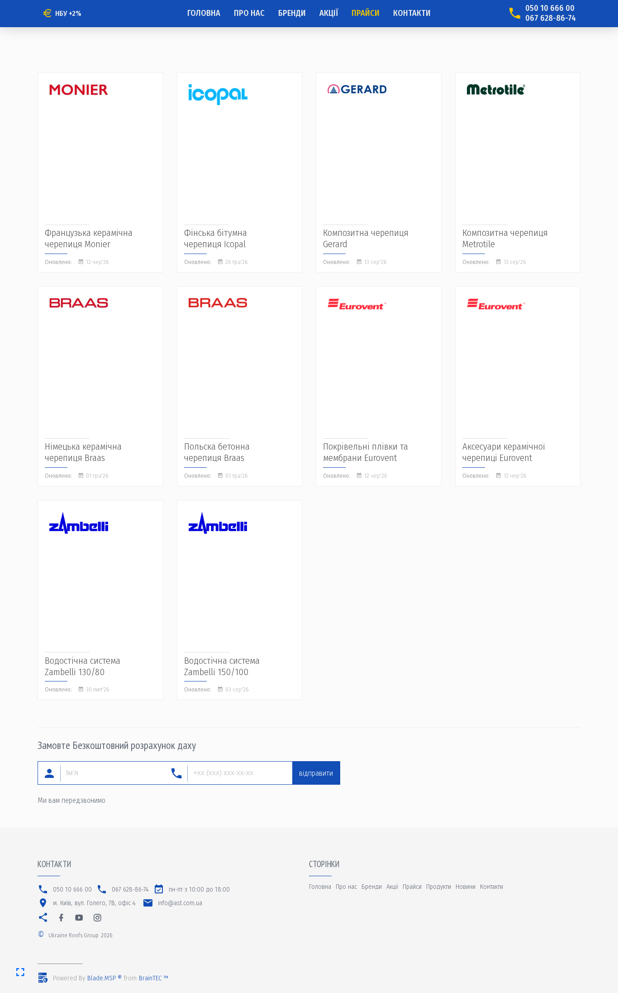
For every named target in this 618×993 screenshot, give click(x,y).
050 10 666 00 (550, 8)
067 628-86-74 (550, 18)
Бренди (292, 13)
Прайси (366, 13)
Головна (203, 13)
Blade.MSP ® (104, 978)
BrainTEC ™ (153, 978)
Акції (328, 13)
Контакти (412, 13)
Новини (465, 887)
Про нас (249, 13)
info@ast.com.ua (180, 903)
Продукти (438, 887)
